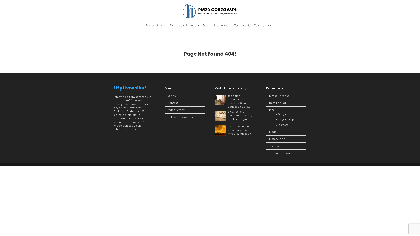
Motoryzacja (222, 25)
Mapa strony (176, 110)
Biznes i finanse (156, 25)
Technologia (242, 25)
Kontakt (173, 103)
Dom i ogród (178, 25)
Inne (193, 25)
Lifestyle (281, 114)
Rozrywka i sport (287, 119)
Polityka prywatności (181, 117)
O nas (172, 96)
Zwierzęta (282, 125)
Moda (207, 25)
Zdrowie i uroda (264, 25)
